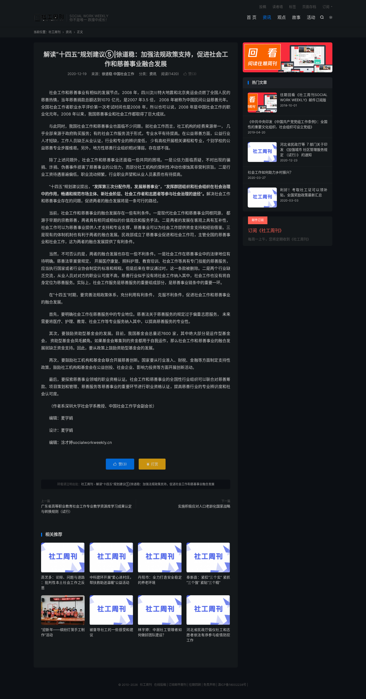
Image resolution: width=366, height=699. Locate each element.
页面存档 (309, 6)
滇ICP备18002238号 (232, 685)
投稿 (262, 6)
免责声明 (209, 685)
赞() (189, 74)
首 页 (251, 17)
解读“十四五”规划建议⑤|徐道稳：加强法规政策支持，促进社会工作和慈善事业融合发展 (155, 484)
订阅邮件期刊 (177, 685)
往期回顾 (195, 685)
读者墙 (277, 6)
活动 (311, 17)
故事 (296, 17)
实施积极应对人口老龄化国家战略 (204, 506)
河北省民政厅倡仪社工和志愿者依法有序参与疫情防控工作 (208, 634)
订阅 (325, 6)
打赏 (152, 464)
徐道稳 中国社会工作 (118, 74)
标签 (292, 6)
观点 (281, 17)
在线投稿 (160, 685)
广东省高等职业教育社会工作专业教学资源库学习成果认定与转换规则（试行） (86, 508)
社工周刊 (49, 18)
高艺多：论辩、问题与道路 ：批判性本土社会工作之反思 (63, 582)
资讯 (267, 17)
